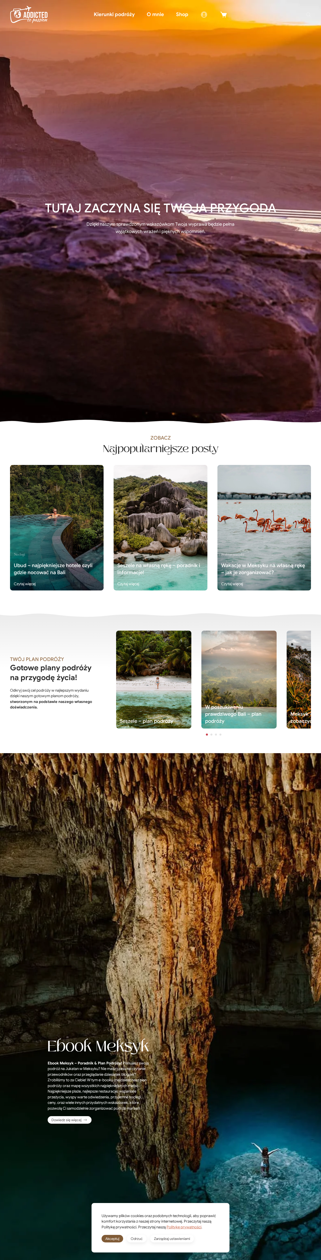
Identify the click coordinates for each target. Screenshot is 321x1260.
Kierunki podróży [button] (114, 14)
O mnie (155, 14)
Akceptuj (112, 1238)
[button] (308, 14)
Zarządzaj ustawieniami (172, 1238)
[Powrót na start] (29, 14)
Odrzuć (137, 1238)
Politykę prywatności (184, 1227)
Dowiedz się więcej (66, 1120)
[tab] (207, 735)
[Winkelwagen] (223, 14)
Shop (182, 14)
